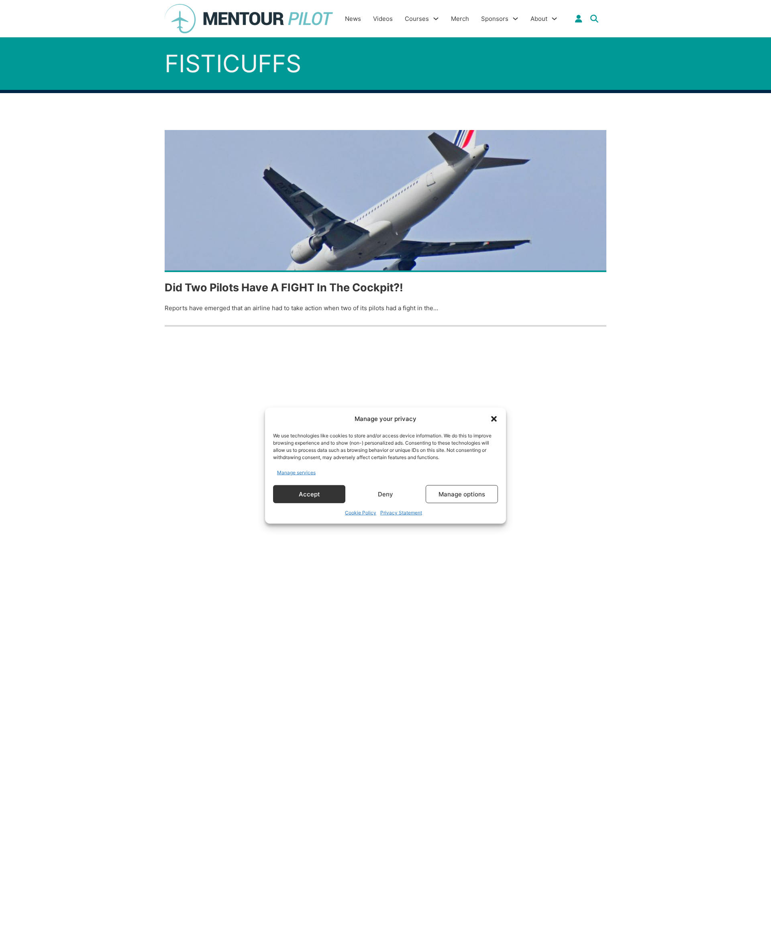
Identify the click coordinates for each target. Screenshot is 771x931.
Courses (417, 18)
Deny (385, 494)
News (353, 18)
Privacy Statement (401, 513)
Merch (460, 18)
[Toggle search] (594, 19)
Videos (383, 18)
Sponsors (494, 18)
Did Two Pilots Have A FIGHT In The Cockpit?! (284, 287)
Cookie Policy (360, 513)
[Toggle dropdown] (578, 19)
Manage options (462, 494)
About (538, 18)
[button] (494, 419)
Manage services (296, 472)
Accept (309, 494)
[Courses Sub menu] (436, 19)
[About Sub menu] (554, 19)
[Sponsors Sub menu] (515, 19)
